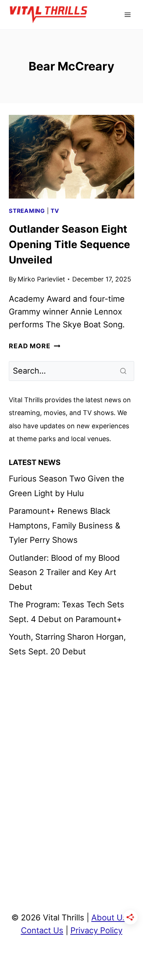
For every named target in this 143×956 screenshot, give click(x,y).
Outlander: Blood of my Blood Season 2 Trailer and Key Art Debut (64, 572)
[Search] (124, 371)
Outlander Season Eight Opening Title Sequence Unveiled (69, 244)
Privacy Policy (96, 930)
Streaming (27, 210)
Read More (34, 346)
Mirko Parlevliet (41, 279)
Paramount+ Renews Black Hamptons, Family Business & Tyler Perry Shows (64, 525)
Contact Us (42, 930)
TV (55, 210)
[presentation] (71, 157)
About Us (109, 917)
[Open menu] (127, 14)
